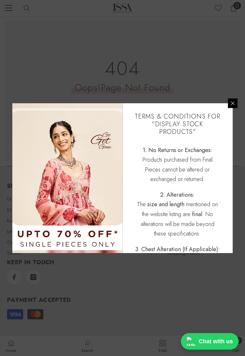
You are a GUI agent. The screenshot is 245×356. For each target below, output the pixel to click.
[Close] (233, 103)
